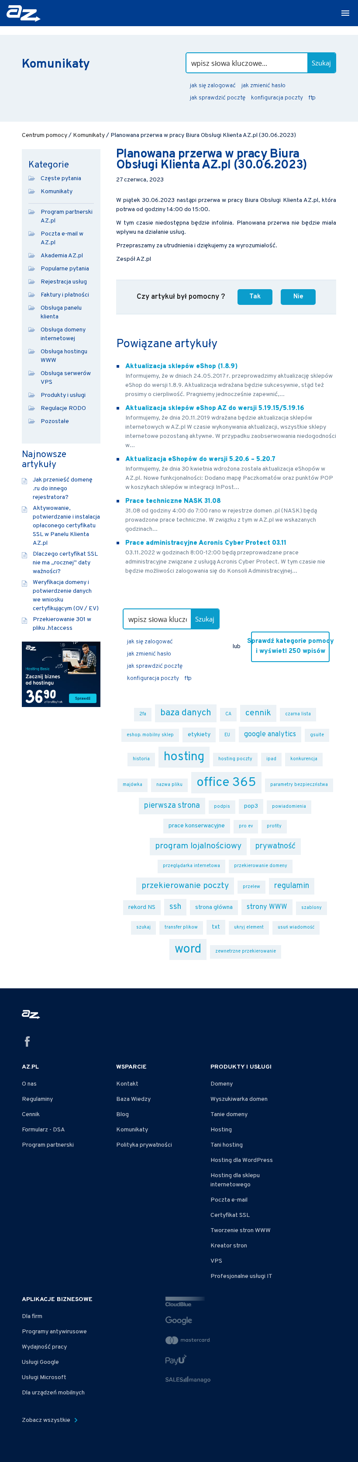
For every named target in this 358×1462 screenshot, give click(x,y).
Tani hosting (226, 1145)
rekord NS (141, 907)
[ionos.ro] (25, 13)
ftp (312, 98)
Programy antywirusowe (54, 1332)
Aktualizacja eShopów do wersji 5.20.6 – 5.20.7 (200, 459)
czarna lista (298, 714)
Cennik (31, 1114)
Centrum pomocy (44, 135)
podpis (222, 807)
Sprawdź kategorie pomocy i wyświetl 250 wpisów (290, 646)
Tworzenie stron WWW (240, 1230)
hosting (184, 757)
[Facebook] (27, 1043)
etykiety (199, 734)
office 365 (226, 783)
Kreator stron (228, 1246)
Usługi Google (40, 1362)
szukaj (143, 927)
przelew (251, 887)
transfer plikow (181, 927)
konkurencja (303, 759)
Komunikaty (89, 135)
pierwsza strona (172, 806)
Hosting (221, 1130)
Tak (255, 296)
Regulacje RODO (63, 408)
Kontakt (127, 1084)
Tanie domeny (229, 1114)
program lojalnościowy (198, 846)
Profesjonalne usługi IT (241, 1276)
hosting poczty (235, 759)
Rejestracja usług (64, 282)
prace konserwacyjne (197, 826)
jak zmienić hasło (263, 85)
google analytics (270, 734)
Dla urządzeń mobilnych (53, 1393)
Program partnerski (48, 1145)
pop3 (251, 806)
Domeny (221, 1084)
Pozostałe (55, 421)
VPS (216, 1261)
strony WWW (267, 907)
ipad (271, 759)
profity (274, 826)
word (188, 949)
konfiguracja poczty (277, 98)
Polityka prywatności (144, 1145)
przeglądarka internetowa (191, 866)
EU (227, 735)
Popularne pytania (65, 269)
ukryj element (249, 927)
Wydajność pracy (44, 1347)
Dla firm (32, 1316)
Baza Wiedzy (133, 1099)
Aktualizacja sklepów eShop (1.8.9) (181, 366)
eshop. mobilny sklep (150, 735)
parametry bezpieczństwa (299, 785)
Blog (122, 1114)
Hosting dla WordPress (241, 1160)
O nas (29, 1084)
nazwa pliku (169, 785)
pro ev (246, 826)
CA (228, 714)
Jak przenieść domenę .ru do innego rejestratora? (63, 488)
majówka (132, 785)
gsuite (317, 735)
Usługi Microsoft (44, 1377)
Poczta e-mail (229, 1200)
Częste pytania (61, 178)
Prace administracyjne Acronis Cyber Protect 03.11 (205, 543)
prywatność (275, 846)
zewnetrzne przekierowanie (245, 951)
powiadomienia (289, 807)
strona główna (214, 907)
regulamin (291, 886)
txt (216, 927)
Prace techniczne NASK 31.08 (173, 501)
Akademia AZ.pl (62, 256)
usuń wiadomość (296, 927)
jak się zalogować (213, 85)
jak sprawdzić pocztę (217, 98)
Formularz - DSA (43, 1130)
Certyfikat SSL (230, 1215)
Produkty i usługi (63, 395)
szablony (311, 908)
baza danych (185, 713)
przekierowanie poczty (185, 886)
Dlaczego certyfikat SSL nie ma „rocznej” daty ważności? (65, 562)
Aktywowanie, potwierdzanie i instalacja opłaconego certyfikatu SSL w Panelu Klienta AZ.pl (66, 526)
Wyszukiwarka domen (239, 1099)
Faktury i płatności (65, 295)
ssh (175, 907)
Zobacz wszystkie (47, 1420)
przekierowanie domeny (260, 866)
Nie (298, 296)
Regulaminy (37, 1099)
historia (141, 759)
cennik (258, 713)
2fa (142, 714)
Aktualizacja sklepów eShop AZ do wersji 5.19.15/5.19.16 (214, 408)
